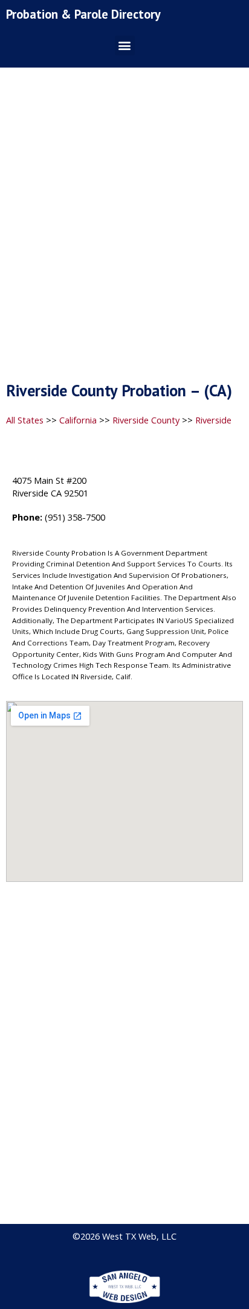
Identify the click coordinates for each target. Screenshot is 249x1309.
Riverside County (145, 420)
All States (25, 420)
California (78, 420)
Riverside (213, 420)
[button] (125, 45)
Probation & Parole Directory (83, 14)
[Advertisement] (124, 228)
